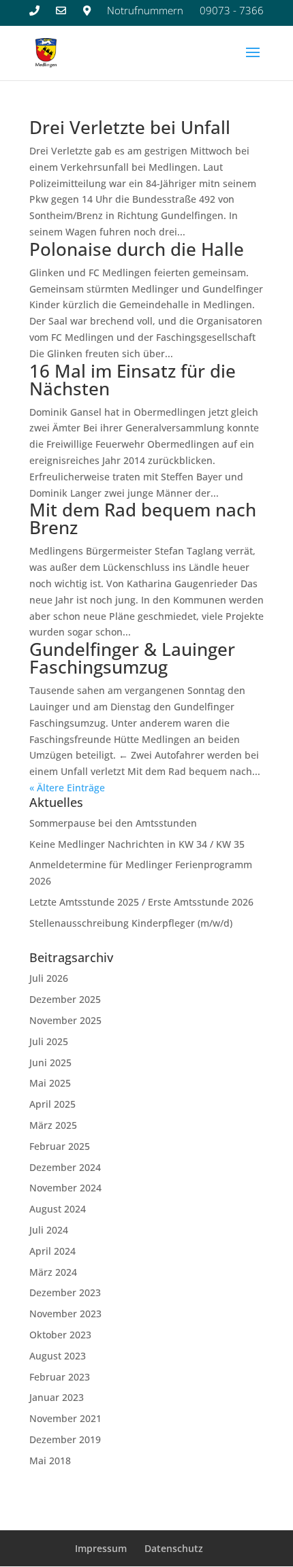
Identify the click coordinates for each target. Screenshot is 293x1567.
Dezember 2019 (65, 1439)
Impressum (101, 1548)
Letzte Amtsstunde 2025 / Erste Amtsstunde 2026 (141, 901)
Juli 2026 (48, 978)
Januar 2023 (56, 1397)
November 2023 (65, 1313)
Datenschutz (173, 1548)
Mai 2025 (50, 1082)
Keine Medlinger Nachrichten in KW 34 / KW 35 (137, 844)
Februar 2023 (59, 1376)
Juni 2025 (50, 1062)
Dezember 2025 (65, 999)
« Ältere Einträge (67, 787)
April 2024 (52, 1250)
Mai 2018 (50, 1460)
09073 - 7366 (232, 10)
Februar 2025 (59, 1146)
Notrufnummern (145, 10)
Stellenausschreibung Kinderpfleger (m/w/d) (130, 923)
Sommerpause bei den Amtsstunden (113, 823)
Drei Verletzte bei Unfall (129, 127)
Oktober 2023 (60, 1334)
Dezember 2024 (65, 1167)
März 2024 (53, 1272)
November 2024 (65, 1187)
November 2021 (65, 1418)
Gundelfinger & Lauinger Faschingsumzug (132, 658)
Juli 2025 (48, 1041)
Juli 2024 (48, 1229)
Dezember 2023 (65, 1292)
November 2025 (65, 1020)
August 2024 (57, 1208)
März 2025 (53, 1125)
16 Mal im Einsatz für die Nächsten (132, 380)
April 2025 (52, 1104)
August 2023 (57, 1355)
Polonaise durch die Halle (136, 249)
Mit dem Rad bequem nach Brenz (142, 518)
